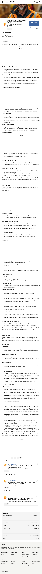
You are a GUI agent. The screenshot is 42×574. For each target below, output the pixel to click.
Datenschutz (34, 559)
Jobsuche (13, 556)
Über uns (33, 556)
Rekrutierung (24, 557)
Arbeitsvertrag (14, 563)
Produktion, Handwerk (12, 464)
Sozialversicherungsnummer (27, 565)
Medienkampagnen (4, 566)
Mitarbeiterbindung (25, 563)
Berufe (12, 557)
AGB (33, 563)
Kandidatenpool (4, 559)
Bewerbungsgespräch (26, 554)
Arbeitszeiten (13, 566)
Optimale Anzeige (25, 556)
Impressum (34, 565)
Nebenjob (6, 471)
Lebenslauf (13, 559)
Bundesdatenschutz (36, 561)
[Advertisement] (21, 57)
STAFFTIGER (9, 18)
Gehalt (12, 565)
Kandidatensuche (4, 556)
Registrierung (34, 554)
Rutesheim (36, 518)
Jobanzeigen (3, 557)
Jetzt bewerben (33, 22)
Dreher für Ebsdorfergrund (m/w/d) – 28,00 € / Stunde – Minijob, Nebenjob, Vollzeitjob (22, 482)
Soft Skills (23, 559)
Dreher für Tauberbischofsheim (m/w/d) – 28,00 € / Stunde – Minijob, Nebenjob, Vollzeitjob (21, 499)
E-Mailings (2, 565)
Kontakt (33, 566)
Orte (33, 557)
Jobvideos (3, 563)
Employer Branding (4, 561)
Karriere (23, 561)
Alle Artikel (23, 566)
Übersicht (2, 554)
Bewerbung (13, 561)
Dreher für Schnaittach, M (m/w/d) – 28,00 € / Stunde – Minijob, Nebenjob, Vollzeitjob (22, 466)
